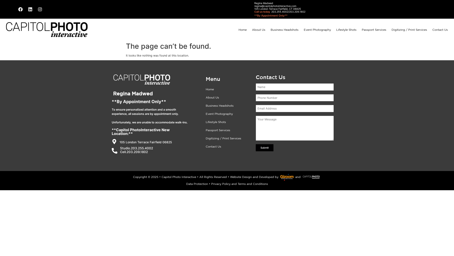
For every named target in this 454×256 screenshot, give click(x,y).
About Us (258, 29)
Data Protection (197, 183)
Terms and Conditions (253, 183)
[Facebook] (20, 9)
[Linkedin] (30, 9)
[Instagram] (39, 9)
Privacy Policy (221, 183)
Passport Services (374, 29)
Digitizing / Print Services (409, 29)
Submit (265, 147)
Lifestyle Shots (346, 29)
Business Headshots (284, 29)
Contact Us (440, 29)
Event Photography (317, 29)
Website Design (241, 176)
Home (243, 29)
